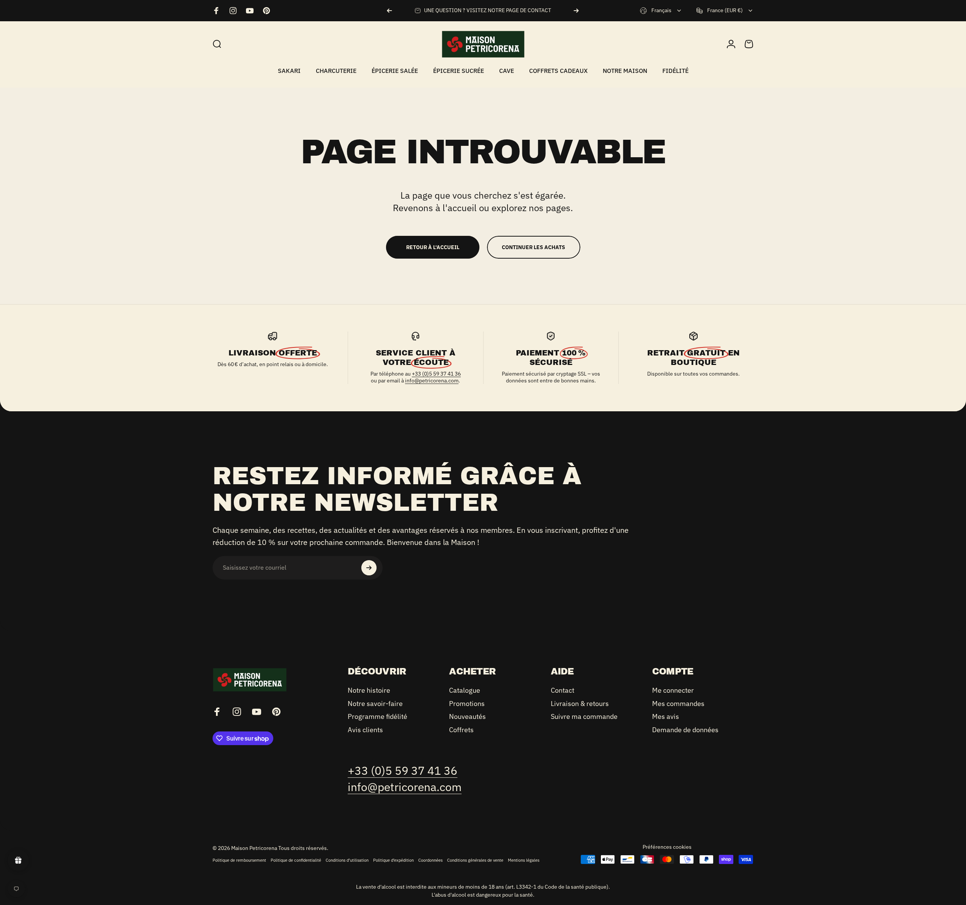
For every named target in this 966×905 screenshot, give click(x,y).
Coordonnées (430, 860)
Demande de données (685, 730)
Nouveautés (467, 716)
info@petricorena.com (432, 380)
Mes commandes (678, 704)
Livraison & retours (580, 704)
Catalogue (464, 690)
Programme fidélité (377, 716)
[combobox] (661, 10)
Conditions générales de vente (475, 860)
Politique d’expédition (393, 860)
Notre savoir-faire (375, 704)
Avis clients (365, 730)
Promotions (467, 704)
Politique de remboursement (239, 860)
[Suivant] (576, 10)
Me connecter (673, 690)
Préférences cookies (667, 846)
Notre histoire (369, 690)
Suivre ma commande (584, 716)
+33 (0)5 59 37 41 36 (436, 373)
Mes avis (665, 716)
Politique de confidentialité (296, 860)
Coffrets (461, 730)
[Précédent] (389, 10)
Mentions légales (523, 860)
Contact (562, 690)
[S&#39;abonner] (369, 567)
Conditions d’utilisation (347, 860)
